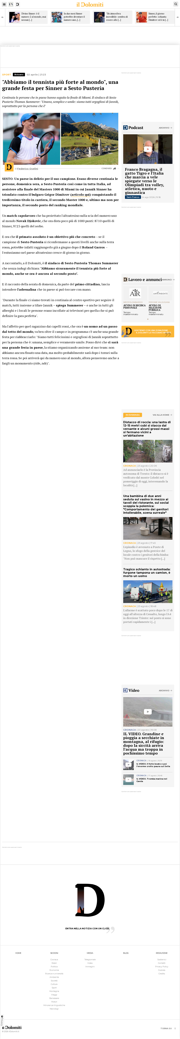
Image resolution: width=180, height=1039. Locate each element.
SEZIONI (54, 953)
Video (90, 963)
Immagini (90, 966)
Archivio (164, 128)
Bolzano (18, 74)
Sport (6, 74)
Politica (54, 966)
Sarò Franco (133, 197)
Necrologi (54, 1009)
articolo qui (81, 194)
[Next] (177, 17)
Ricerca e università (54, 973)
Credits (162, 973)
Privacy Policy (161, 966)
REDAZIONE (162, 953)
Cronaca (54, 959)
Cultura (54, 984)
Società (54, 980)
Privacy (2, 1022)
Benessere (54, 998)
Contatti (161, 963)
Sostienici (161, 959)
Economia (54, 970)
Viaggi (54, 994)
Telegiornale (90, 959)
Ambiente (54, 977)
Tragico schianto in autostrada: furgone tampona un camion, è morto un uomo (146, 573)
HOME (18, 953)
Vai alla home (161, 415)
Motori (54, 1001)
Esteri (54, 963)
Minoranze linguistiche (54, 1005)
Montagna (54, 991)
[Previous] (2, 17)
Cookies (161, 970)
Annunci (167, 279)
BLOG (126, 953)
